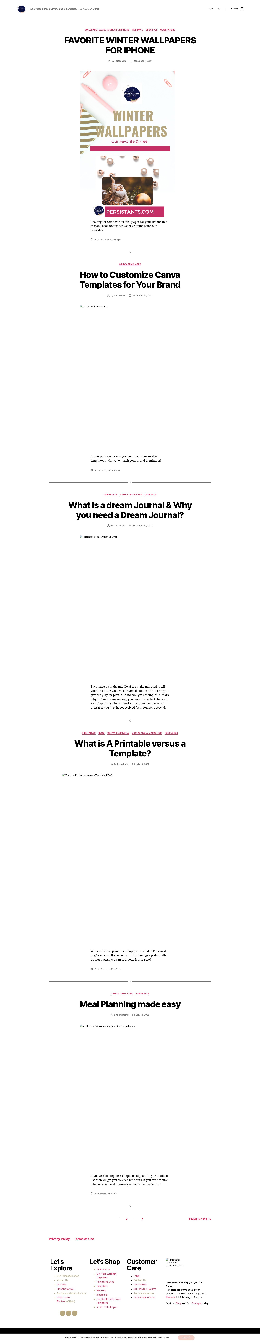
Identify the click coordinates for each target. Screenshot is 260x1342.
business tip (100, 470)
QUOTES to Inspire (107, 1307)
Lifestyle (151, 30)
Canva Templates (130, 264)
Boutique (196, 1303)
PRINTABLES (110, 494)
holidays (99, 239)
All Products (103, 1269)
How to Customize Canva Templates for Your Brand (129, 279)
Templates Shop (70, 1275)
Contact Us (140, 1280)
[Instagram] (68, 1313)
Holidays (137, 30)
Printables (102, 1286)
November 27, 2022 (143, 295)
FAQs (136, 1275)
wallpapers (167, 30)
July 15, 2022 (143, 764)
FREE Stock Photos (144, 1297)
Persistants (120, 61)
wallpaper (117, 239)
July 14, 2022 (143, 1014)
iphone (107, 239)
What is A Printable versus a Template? (130, 748)
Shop (178, 1303)
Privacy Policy (59, 1239)
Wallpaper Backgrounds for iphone (107, 30)
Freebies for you (65, 1289)
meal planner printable (106, 1193)
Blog (101, 733)
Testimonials (140, 1284)
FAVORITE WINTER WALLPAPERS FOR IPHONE (130, 45)
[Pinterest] (74, 1313)
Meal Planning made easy (130, 1004)
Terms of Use (84, 1239)
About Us (62, 1280)
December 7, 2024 (142, 61)
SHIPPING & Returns (145, 1288)
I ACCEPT (186, 1338)
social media (113, 470)
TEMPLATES (171, 733)
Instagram (102, 1294)
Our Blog (62, 1284)
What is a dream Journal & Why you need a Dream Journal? (130, 510)
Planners (101, 1290)
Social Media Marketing (147, 733)
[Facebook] (62, 1313)
